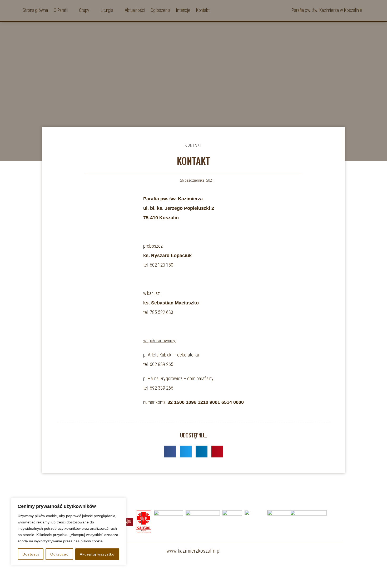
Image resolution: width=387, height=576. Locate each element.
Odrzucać (59, 554)
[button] (170, 451)
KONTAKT (193, 145)
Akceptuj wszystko (97, 554)
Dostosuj (30, 554)
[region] (68, 531)
